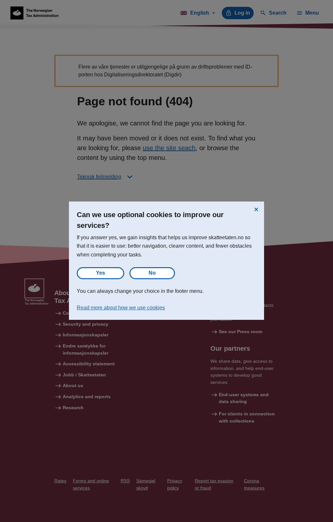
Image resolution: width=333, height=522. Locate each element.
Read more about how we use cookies (121, 307)
